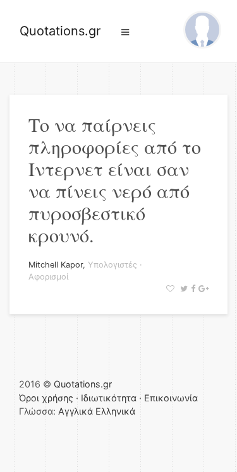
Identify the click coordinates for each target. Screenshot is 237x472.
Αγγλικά (75, 411)
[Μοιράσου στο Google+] (202, 288)
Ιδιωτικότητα (109, 397)
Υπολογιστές (112, 264)
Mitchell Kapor (55, 264)
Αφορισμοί (48, 276)
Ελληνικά (115, 411)
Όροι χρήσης (46, 397)
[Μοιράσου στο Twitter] (182, 288)
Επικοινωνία (171, 397)
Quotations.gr (60, 30)
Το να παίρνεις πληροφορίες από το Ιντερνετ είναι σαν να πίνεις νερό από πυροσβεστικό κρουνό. (114, 179)
